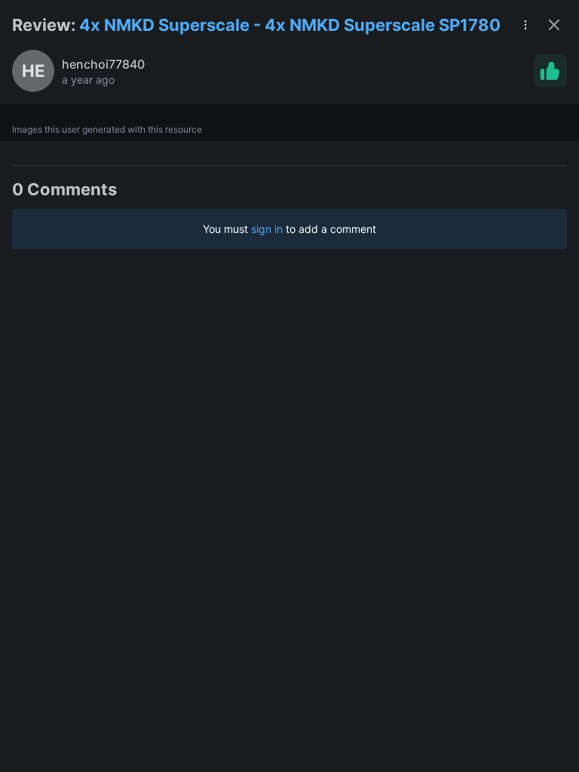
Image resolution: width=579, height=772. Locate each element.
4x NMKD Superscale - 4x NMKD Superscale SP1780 (290, 25)
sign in (267, 228)
